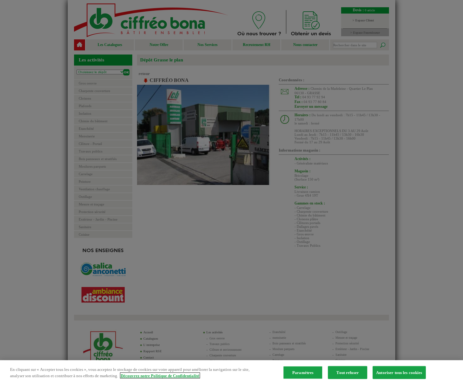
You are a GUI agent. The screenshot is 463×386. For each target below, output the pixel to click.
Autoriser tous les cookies (399, 372)
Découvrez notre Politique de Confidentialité (160, 375)
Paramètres (302, 372)
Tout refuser (347, 372)
